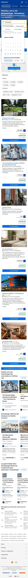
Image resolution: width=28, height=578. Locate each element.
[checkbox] (20, 40)
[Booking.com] (4, 2)
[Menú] (26, 2)
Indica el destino (8, 21)
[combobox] (14, 22)
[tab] (8, 29)
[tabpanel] (13, 47)
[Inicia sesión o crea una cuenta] (22, 2)
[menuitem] (6, 6)
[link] (5, 82)
